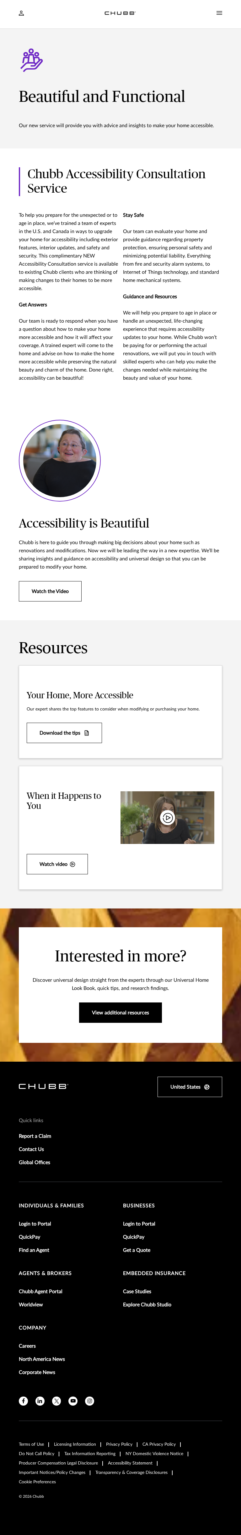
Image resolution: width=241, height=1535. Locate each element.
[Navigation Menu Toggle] (219, 13)
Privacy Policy (119, 1444)
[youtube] (73, 1401)
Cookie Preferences (37, 1482)
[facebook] (23, 1401)
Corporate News (37, 1372)
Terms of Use (31, 1444)
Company (32, 1327)
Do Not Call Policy (36, 1454)
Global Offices (34, 1162)
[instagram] (89, 1401)
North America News (42, 1359)
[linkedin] (40, 1401)
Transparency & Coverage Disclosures (131, 1472)
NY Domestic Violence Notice (154, 1454)
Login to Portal (35, 1223)
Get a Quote (136, 1250)
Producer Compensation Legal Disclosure (58, 1463)
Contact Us (31, 1149)
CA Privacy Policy (159, 1444)
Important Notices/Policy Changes (52, 1472)
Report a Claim (35, 1136)
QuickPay (29, 1237)
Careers (27, 1346)
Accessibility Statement (130, 1463)
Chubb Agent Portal (40, 1291)
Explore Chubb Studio (147, 1304)
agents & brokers (45, 1273)
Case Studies (137, 1291)
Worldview (31, 1304)
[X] (56, 1401)
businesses (139, 1205)
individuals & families (51, 1205)
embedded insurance (154, 1273)
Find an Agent (34, 1250)
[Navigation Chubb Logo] (120, 14)
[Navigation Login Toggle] (21, 13)
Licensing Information (75, 1444)
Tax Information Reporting (89, 1454)
